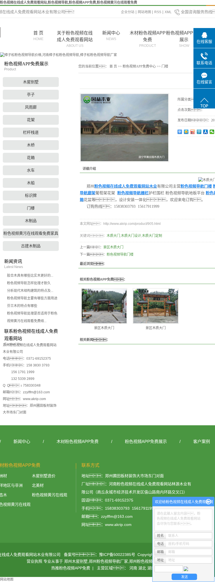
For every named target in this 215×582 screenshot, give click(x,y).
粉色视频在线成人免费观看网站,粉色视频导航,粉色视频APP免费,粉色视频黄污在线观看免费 (68, 2)
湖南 (151, 568)
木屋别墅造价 (43, 476)
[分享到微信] (212, 132)
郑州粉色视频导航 (144, 561)
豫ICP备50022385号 (117, 554)
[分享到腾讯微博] (199, 132)
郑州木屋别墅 (76, 561)
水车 (31, 170)
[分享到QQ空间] (186, 132)
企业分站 (127, 12)
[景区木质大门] (104, 306)
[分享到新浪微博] (192, 132)
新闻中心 (111, 36)
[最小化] (208, 502)
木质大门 (113, 236)
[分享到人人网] (205, 132)
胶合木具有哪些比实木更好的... (30, 276)
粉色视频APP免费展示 (184, 39)
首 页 (38, 36)
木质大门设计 (131, 236)
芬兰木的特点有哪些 (22, 306)
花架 (31, 119)
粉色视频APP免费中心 (139, 66)
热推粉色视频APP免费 (70, 568)
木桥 (31, 145)
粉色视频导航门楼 (120, 255)
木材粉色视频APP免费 (148, 39)
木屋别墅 (31, 82)
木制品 (31, 220)
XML (168, 12)
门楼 (31, 208)
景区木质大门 (113, 247)
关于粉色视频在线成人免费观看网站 (75, 39)
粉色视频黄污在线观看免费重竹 (49, 496)
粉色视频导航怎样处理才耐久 (29, 283)
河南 (133, 568)
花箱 (31, 157)
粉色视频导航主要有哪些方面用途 (32, 298)
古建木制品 (31, 246)
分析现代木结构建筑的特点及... (30, 291)
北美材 (38, 485)
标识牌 (31, 195)
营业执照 (34, 561)
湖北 (142, 568)
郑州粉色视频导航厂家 (108, 561)
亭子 (31, 94)
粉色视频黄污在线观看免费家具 (30, 233)
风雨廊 (31, 107)
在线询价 (193, 144)
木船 (31, 183)
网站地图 (145, 12)
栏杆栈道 (31, 132)
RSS (157, 12)
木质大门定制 (152, 236)
